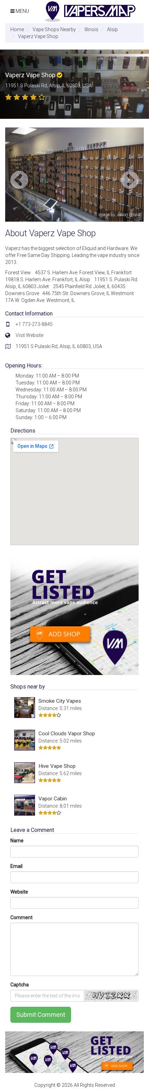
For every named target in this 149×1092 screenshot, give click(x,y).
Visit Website (29, 335)
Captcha (19, 984)
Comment (21, 917)
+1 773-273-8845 (34, 324)
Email (16, 866)
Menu (22, 11)
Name (17, 840)
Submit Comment (40, 1014)
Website (19, 892)
